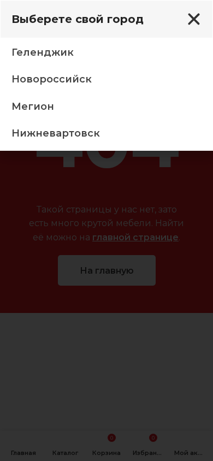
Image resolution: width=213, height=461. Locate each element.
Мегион (32, 107)
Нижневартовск (55, 133)
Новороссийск (51, 79)
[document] (106, 230)
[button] (194, 19)
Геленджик (42, 52)
